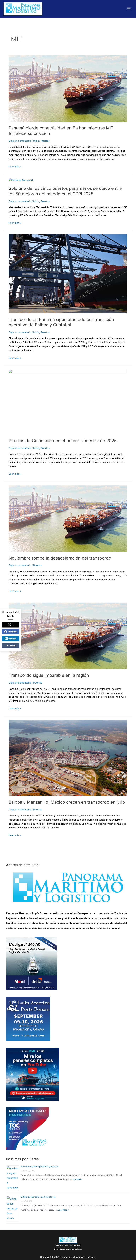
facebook (12, 632)
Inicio (36, 140)
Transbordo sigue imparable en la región (49, 675)
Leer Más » (77, 1179)
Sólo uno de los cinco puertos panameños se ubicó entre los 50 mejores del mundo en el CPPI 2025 (65, 191)
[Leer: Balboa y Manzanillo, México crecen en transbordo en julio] (68, 757)
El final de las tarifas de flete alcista (38, 1197)
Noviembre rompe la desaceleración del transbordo (60, 558)
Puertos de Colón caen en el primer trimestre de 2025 (63, 440)
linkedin (12, 639)
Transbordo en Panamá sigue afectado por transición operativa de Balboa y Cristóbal (61, 322)
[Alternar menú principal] (129, 8)
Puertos (45, 140)
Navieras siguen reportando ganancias (40, 1166)
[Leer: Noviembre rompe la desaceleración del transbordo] (68, 518)
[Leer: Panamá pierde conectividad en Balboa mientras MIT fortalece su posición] (68, 88)
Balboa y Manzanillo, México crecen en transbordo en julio (67, 802)
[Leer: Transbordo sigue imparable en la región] (68, 635)
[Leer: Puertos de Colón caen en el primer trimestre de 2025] (68, 401)
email (12, 645)
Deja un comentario (20, 140)
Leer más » (15, 166)
